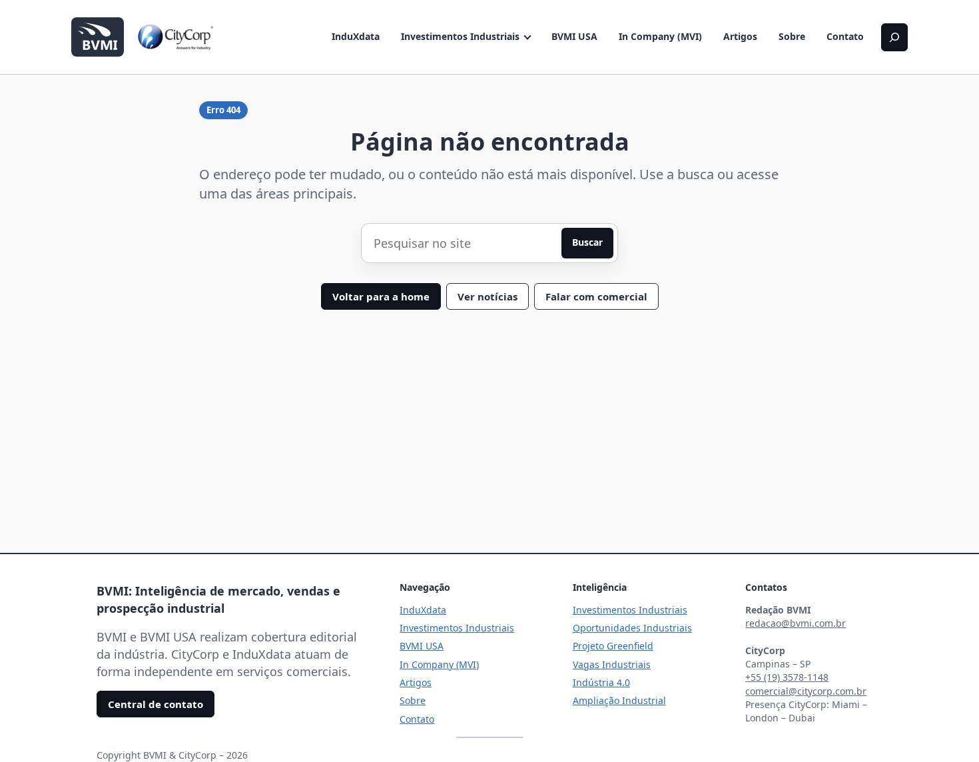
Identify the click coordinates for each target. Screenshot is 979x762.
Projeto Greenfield (613, 645)
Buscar (587, 242)
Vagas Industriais (612, 664)
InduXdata (356, 36)
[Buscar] (894, 37)
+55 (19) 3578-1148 (786, 677)
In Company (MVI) (660, 36)
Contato (845, 36)
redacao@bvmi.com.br (795, 623)
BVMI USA (574, 36)
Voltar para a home (381, 296)
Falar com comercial (596, 296)
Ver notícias (487, 296)
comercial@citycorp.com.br (805, 691)
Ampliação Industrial (619, 700)
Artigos (740, 36)
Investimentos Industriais (460, 36)
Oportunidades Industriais (632, 627)
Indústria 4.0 (601, 682)
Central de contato (155, 704)
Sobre (792, 36)
